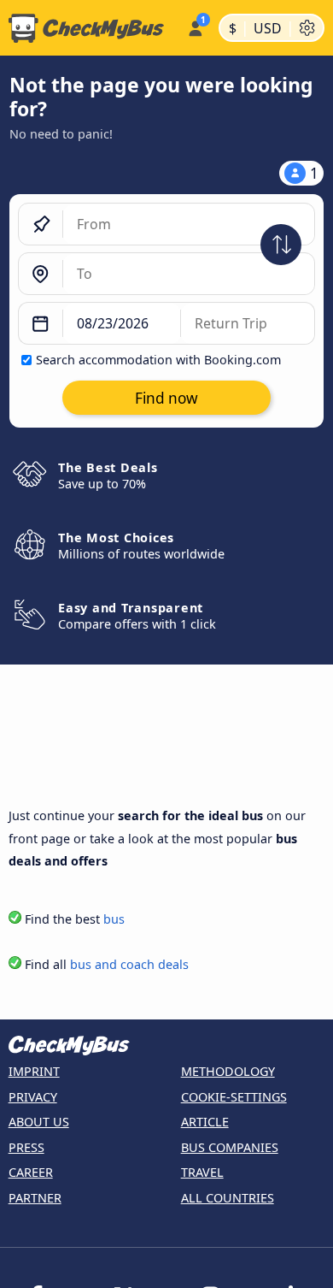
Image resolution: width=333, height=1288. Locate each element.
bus (114, 919)
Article (205, 1122)
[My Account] (195, 26)
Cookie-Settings (234, 1097)
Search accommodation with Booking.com (158, 360)
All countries (227, 1198)
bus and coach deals (129, 964)
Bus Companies (229, 1147)
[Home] (90, 28)
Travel (202, 1172)
